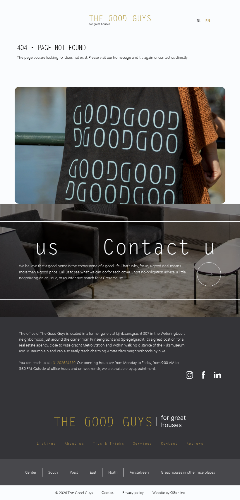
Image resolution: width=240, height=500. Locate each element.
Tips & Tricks (108, 444)
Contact (169, 444)
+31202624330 (63, 362)
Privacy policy (133, 492)
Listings (46, 444)
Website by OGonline (168, 492)
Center (30, 472)
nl (199, 20)
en (207, 20)
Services (142, 444)
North (113, 472)
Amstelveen (139, 472)
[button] (29, 20)
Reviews (194, 444)
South (53, 472)
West (74, 472)
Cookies (108, 492)
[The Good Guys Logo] (120, 20)
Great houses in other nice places (188, 472)
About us (74, 444)
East (93, 472)
